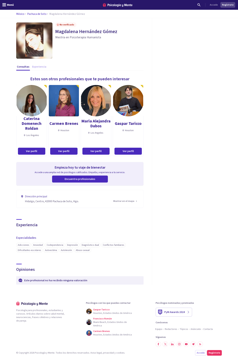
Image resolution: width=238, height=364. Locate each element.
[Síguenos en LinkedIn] (172, 344)
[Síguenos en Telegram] (193, 344)
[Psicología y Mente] (117, 5)
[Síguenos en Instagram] (179, 344)
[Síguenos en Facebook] (158, 344)
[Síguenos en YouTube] (186, 344)
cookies (120, 353)
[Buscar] (198, 4)
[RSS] (200, 344)
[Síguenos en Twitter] (165, 344)
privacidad (108, 353)
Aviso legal (96, 353)
